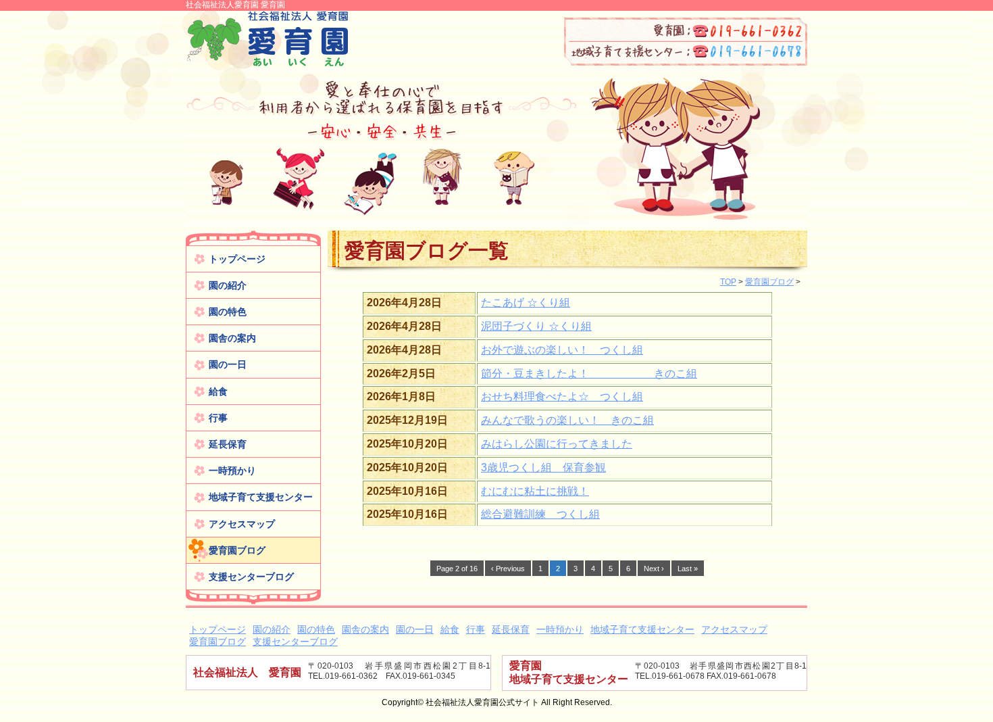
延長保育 (228, 444)
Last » (688, 568)
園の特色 (228, 311)
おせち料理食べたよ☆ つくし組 (562, 396)
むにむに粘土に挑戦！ (535, 491)
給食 (218, 391)
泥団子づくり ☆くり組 (536, 326)
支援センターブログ (251, 576)
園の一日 (228, 364)
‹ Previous (508, 568)
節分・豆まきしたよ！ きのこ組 (589, 373)
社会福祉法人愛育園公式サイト (267, 39)
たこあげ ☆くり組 (525, 302)
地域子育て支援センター (261, 496)
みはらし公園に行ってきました (556, 444)
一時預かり (232, 470)
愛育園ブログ (237, 550)
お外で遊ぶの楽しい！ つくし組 (562, 350)
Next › (654, 568)
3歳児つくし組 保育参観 (543, 467)
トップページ (237, 259)
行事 (218, 417)
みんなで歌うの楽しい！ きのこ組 (567, 420)
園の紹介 (228, 285)
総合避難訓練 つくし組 (540, 514)
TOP (728, 282)
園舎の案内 (232, 338)
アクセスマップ (242, 524)
